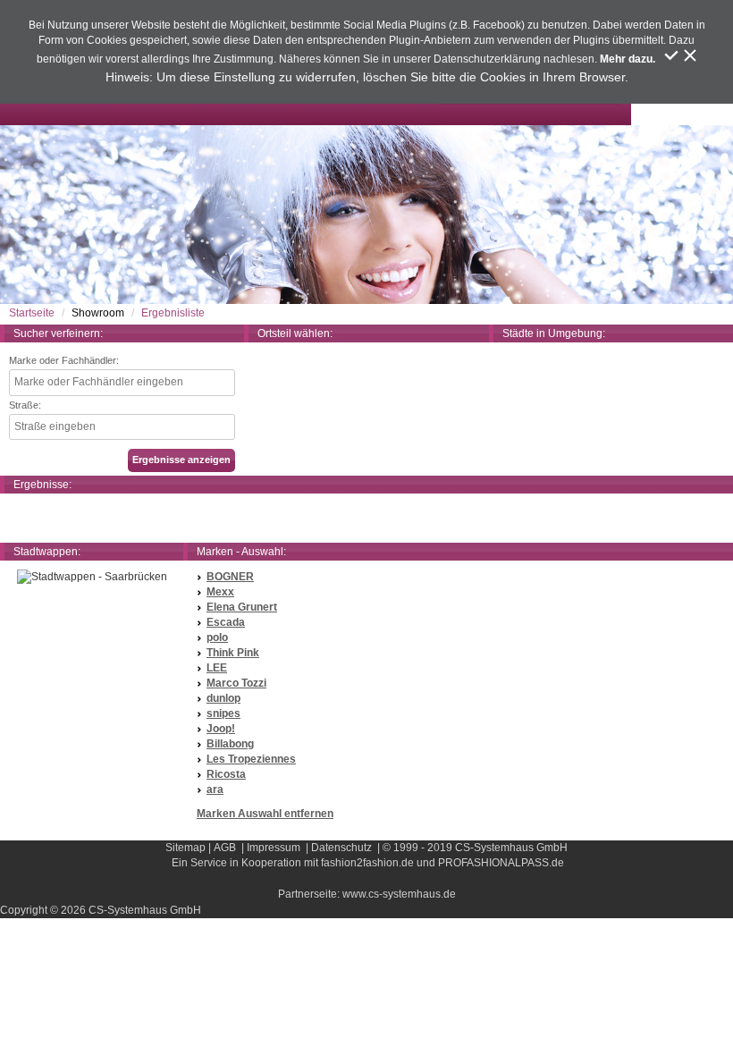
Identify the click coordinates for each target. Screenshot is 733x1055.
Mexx (220, 592)
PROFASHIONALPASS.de (501, 863)
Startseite (32, 313)
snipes (223, 713)
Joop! (220, 728)
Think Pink (232, 652)
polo (217, 637)
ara (214, 789)
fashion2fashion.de (367, 863)
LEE (216, 668)
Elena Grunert (241, 607)
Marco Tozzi (236, 683)
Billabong (230, 744)
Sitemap (185, 847)
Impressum (273, 847)
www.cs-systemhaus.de (399, 894)
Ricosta (226, 774)
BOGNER (230, 576)
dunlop (223, 698)
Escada (225, 622)
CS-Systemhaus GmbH (511, 847)
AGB (225, 847)
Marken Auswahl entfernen (265, 813)
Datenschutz (341, 847)
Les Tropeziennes (251, 759)
